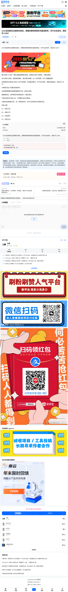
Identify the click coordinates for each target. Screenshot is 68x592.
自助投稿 (17, 6)
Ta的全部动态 (34, 268)
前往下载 (63, 37)
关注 (58, 42)
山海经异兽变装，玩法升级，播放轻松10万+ (54, 190)
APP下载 (40, 6)
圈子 (9, 6)
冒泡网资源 (5, 37)
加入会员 (24, 6)
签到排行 (34, 549)
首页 (3, 6)
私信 (64, 42)
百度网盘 (6, 152)
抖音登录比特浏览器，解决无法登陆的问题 (13, 573)
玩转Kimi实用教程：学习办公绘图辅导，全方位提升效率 (17, 263)
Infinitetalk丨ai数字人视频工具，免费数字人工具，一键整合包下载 (19, 258)
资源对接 (33, 6)
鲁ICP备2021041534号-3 (34, 582)
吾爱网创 (38, 579)
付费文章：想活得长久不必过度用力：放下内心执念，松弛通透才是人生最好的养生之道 (24, 255)
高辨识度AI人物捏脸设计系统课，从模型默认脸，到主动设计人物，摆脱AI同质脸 (22, 261)
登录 (34, 219)
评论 (17, 147)
